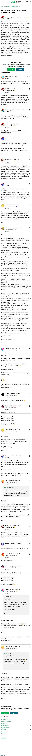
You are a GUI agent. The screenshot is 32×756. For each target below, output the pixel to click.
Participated (4, 738)
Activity (3, 723)
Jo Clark (7, 348)
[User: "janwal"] (2, 205)
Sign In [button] (11, 69)
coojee (6, 76)
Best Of (3, 734)
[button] (30, 12)
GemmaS (7, 393)
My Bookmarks (16, 725)
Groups (3, 736)
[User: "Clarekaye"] (2, 138)
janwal (6, 205)
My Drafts (16, 729)
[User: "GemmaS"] (2, 394)
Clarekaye (7, 138)
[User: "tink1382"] (2, 17)
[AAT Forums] (16, 1)
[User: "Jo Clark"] (2, 349)
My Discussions (5, 727)
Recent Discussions (6, 721)
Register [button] (20, 69)
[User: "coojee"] (2, 77)
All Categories (4, 719)
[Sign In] (30, 1)
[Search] (27, 1)
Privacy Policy (3, 755)
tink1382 (7, 17)
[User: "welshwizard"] (2, 228)
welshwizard (8, 228)
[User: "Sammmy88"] (2, 406)
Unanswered (4, 731)
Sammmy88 (8, 405)
